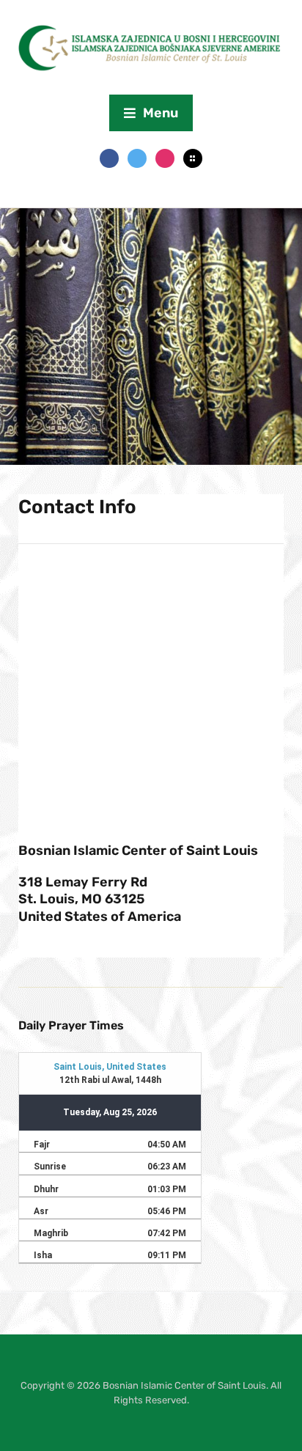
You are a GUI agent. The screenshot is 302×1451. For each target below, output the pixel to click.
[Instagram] (164, 157)
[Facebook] (109, 157)
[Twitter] (137, 157)
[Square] (192, 157)
